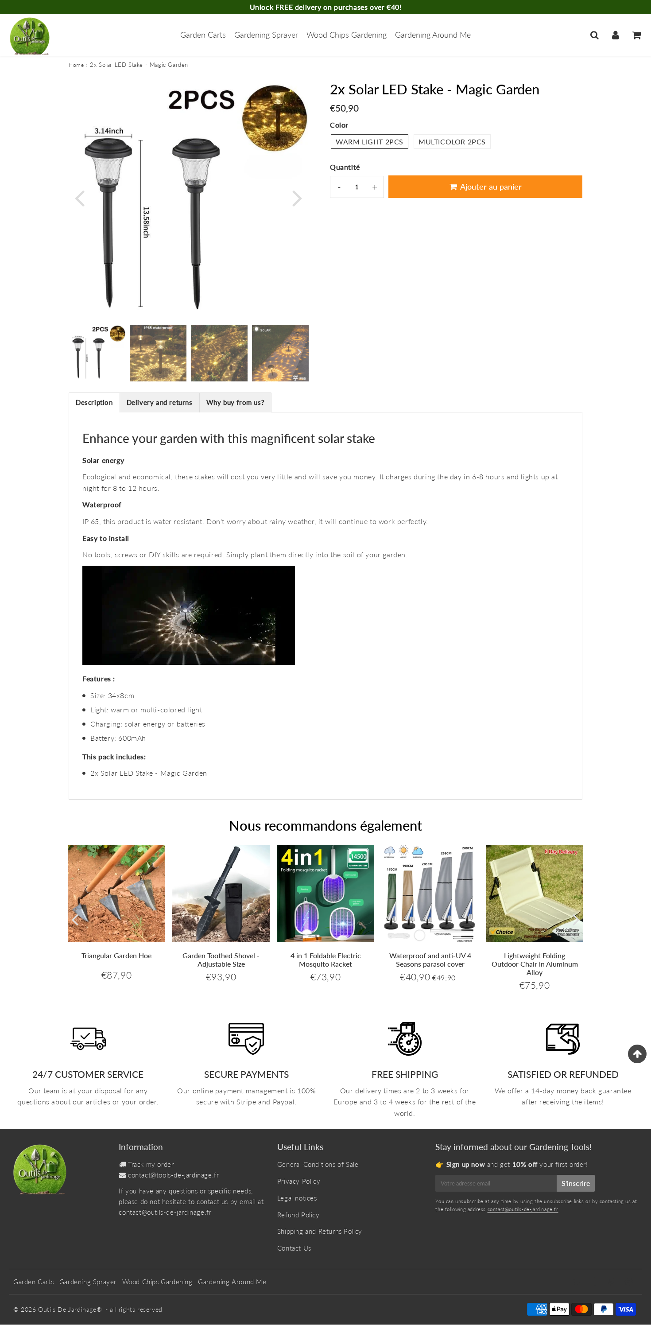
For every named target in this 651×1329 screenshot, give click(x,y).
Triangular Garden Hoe (116, 955)
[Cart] (636, 35)
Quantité (345, 167)
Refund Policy (298, 1215)
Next (297, 197)
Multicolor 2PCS (452, 141)
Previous (79, 197)
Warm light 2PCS (369, 141)
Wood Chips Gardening (346, 34)
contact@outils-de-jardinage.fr (165, 1212)
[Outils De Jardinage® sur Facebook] (596, 1282)
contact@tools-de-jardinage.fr (173, 1175)
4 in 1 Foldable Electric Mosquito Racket (326, 959)
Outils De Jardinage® (70, 1309)
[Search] (594, 35)
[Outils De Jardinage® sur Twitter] (578, 1282)
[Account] (615, 35)
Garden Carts (203, 34)
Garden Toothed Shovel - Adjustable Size (221, 959)
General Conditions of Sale (318, 1164)
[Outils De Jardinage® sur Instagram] (629, 1282)
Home (76, 65)
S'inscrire (576, 1183)
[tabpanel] (97, 353)
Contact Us (294, 1248)
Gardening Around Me (433, 34)
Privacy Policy (298, 1181)
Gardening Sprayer (266, 34)
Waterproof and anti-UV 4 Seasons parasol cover (430, 959)
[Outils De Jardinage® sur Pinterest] (612, 1282)
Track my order (151, 1164)
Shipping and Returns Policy (319, 1231)
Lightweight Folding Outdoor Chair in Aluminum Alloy (535, 963)
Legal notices (297, 1198)
